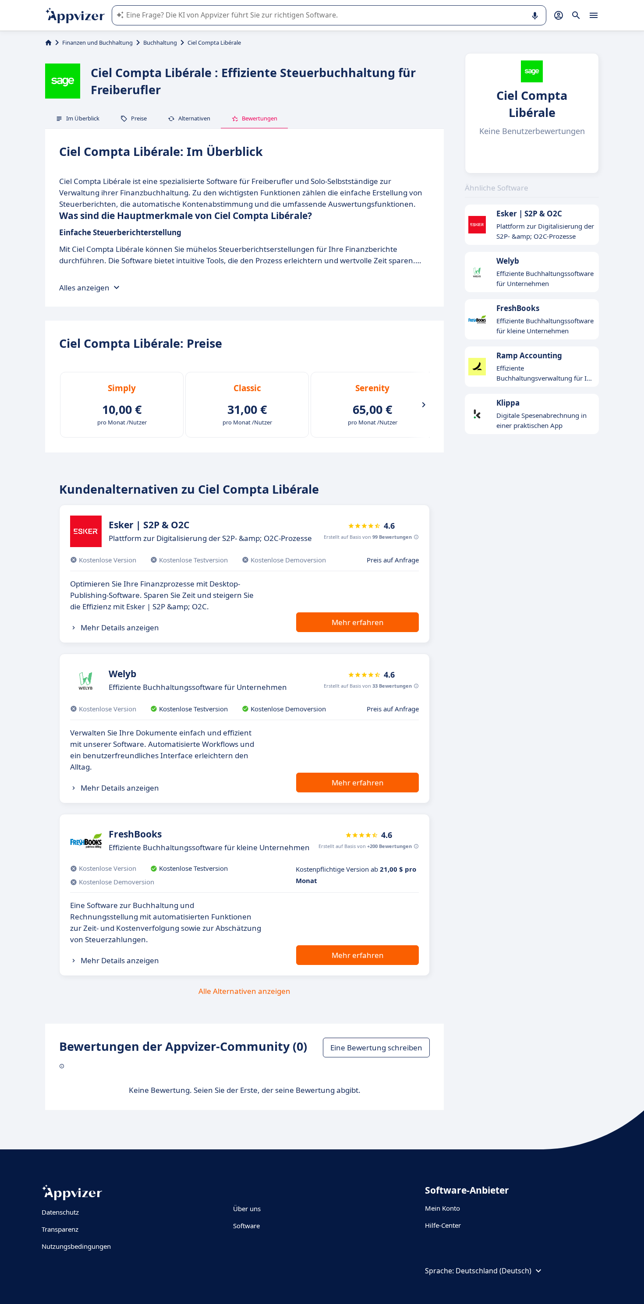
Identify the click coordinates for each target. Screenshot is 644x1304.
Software (246, 1225)
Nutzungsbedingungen (76, 1246)
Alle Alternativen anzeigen (244, 991)
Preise (139, 118)
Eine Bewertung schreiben (376, 1047)
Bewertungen (259, 118)
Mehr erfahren (358, 622)
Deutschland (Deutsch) (493, 1271)
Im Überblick (82, 118)
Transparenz (60, 1229)
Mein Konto (442, 1208)
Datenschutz (60, 1212)
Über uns (247, 1208)
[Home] (48, 42)
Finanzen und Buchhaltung (97, 42)
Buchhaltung (160, 42)
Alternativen (194, 118)
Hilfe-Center (443, 1225)
